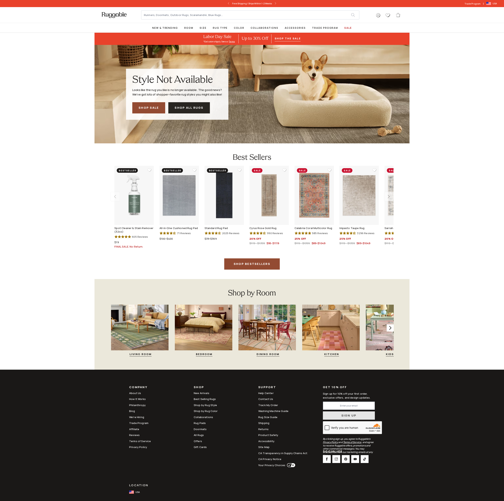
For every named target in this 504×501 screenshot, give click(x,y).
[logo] (114, 15)
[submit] (355, 15)
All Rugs (199, 435)
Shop (199, 387)
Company (138, 387)
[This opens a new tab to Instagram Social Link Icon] (336, 459)
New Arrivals (201, 393)
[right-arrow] (276, 3)
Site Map (264, 447)
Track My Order (268, 405)
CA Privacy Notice (270, 459)
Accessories (295, 28)
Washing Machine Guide (273, 411)
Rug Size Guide (267, 417)
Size (203, 28)
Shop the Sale (288, 38)
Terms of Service (140, 441)
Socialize (333, 451)
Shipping (263, 423)
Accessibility (266, 441)
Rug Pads (200, 423)
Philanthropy (137, 405)
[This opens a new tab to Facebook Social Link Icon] (327, 459)
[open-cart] (398, 15)
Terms (232, 41)
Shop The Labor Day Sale (260, 3)
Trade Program (473, 4)
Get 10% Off (335, 387)
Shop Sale (149, 108)
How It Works (137, 399)
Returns (263, 429)
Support (267, 387)
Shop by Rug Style (205, 405)
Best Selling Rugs (205, 399)
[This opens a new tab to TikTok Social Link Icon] (365, 459)
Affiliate (134, 429)
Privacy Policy (138, 447)
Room (188, 28)
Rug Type (220, 28)
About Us (135, 393)
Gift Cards (200, 447)
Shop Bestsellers (252, 264)
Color (239, 28)
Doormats (200, 429)
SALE (348, 28)
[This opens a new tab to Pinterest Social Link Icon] (346, 459)
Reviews (134, 435)
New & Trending (165, 28)
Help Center (266, 393)
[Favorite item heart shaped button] (149, 170)
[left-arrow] (227, 3)
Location (138, 485)
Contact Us (265, 399)
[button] (378, 15)
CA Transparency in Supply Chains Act (282, 453)
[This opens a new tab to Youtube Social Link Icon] (355, 459)
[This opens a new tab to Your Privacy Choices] (290, 465)
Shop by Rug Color (206, 411)
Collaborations (264, 28)
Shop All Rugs (189, 108)
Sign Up (349, 415)
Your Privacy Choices (271, 465)
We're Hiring (136, 417)
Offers (198, 441)
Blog (132, 411)
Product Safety (268, 435)
